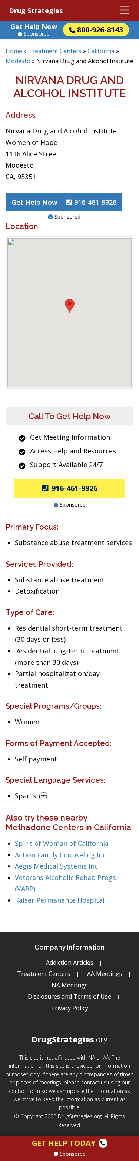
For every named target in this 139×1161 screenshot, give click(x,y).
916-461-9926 (74, 488)
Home (14, 51)
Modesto (18, 61)
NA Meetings (70, 985)
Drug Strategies (36, 10)
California (101, 51)
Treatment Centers (55, 51)
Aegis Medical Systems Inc (56, 865)
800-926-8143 (100, 30)
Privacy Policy (69, 1008)
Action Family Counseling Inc (60, 854)
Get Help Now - (63, 202)
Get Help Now (33, 26)
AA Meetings (104, 974)
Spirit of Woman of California (62, 843)
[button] (69, 306)
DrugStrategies (70, 1039)
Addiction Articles (69, 962)
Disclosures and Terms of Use (69, 996)
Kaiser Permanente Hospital (60, 900)
